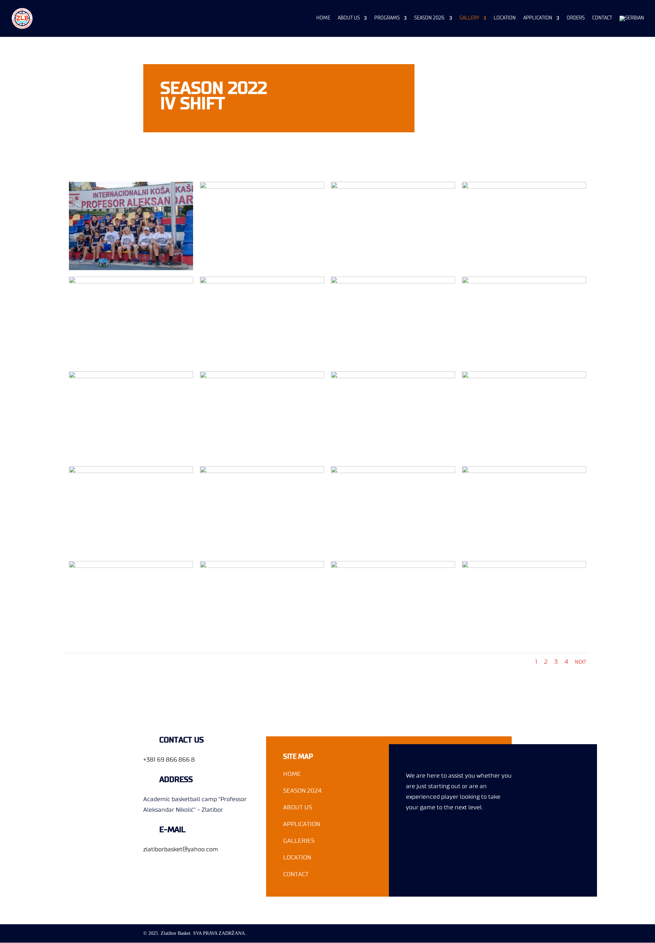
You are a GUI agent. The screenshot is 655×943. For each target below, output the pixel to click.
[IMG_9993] (131, 471)
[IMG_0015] (393, 376)
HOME (292, 774)
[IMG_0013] (262, 376)
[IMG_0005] (524, 187)
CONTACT (296, 874)
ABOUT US (297, 807)
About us (349, 18)
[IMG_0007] (131, 282)
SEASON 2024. (303, 790)
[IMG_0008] (262, 282)
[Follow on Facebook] (411, 832)
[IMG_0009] (393, 282)
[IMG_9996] (393, 471)
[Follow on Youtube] (491, 832)
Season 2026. (429, 18)
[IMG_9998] (524, 566)
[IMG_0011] (524, 282)
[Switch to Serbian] (632, 26)
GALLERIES (299, 841)
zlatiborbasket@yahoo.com (180, 849)
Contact (602, 18)
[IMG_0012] (131, 376)
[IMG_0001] (131, 268)
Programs (387, 18)
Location (505, 18)
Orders (576, 18)
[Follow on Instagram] (430, 832)
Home (323, 18)
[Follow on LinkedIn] (450, 832)
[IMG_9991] (262, 566)
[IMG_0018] (524, 376)
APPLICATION (301, 824)
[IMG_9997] (524, 471)
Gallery (469, 18)
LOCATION (297, 857)
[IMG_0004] (393, 187)
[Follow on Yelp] (471, 832)
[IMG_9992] (393, 566)
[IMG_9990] (131, 566)
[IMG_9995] (262, 471)
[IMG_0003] (262, 187)
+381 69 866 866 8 (169, 759)
